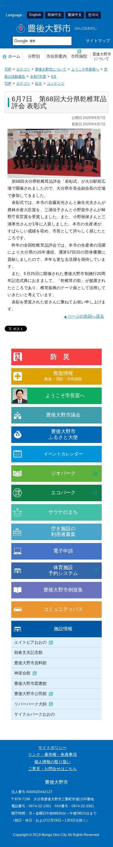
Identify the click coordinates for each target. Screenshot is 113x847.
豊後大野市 (56, 28)
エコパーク (63, 492)
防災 (63, 356)
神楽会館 (22, 673)
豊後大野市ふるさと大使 (63, 434)
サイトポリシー (52, 747)
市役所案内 (56, 56)
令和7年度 (38, 77)
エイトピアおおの (30, 642)
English (35, 15)
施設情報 (63, 628)
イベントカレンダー (63, 453)
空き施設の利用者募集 (63, 531)
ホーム (14, 56)
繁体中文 (75, 15)
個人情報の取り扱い (52, 762)
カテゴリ (23, 69)
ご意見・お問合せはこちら (52, 769)
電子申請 (63, 551)
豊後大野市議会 (63, 415)
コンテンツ (55, 84)
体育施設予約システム (63, 570)
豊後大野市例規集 (63, 590)
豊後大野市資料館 (30, 662)
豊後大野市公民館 (30, 693)
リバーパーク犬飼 (30, 704)
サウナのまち (63, 512)
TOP (7, 69)
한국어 (93, 15)
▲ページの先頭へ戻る (83, 316)
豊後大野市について (101, 56)
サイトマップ (98, 41)
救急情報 (63, 375)
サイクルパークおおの (34, 714)
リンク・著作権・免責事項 (52, 754)
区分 (38, 84)
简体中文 (54, 15)
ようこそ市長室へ (85, 69)
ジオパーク (63, 473)
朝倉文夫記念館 (28, 652)
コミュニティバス (63, 609)
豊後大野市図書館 (30, 683)
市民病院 (79, 56)
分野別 (34, 56)
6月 (54, 77)
